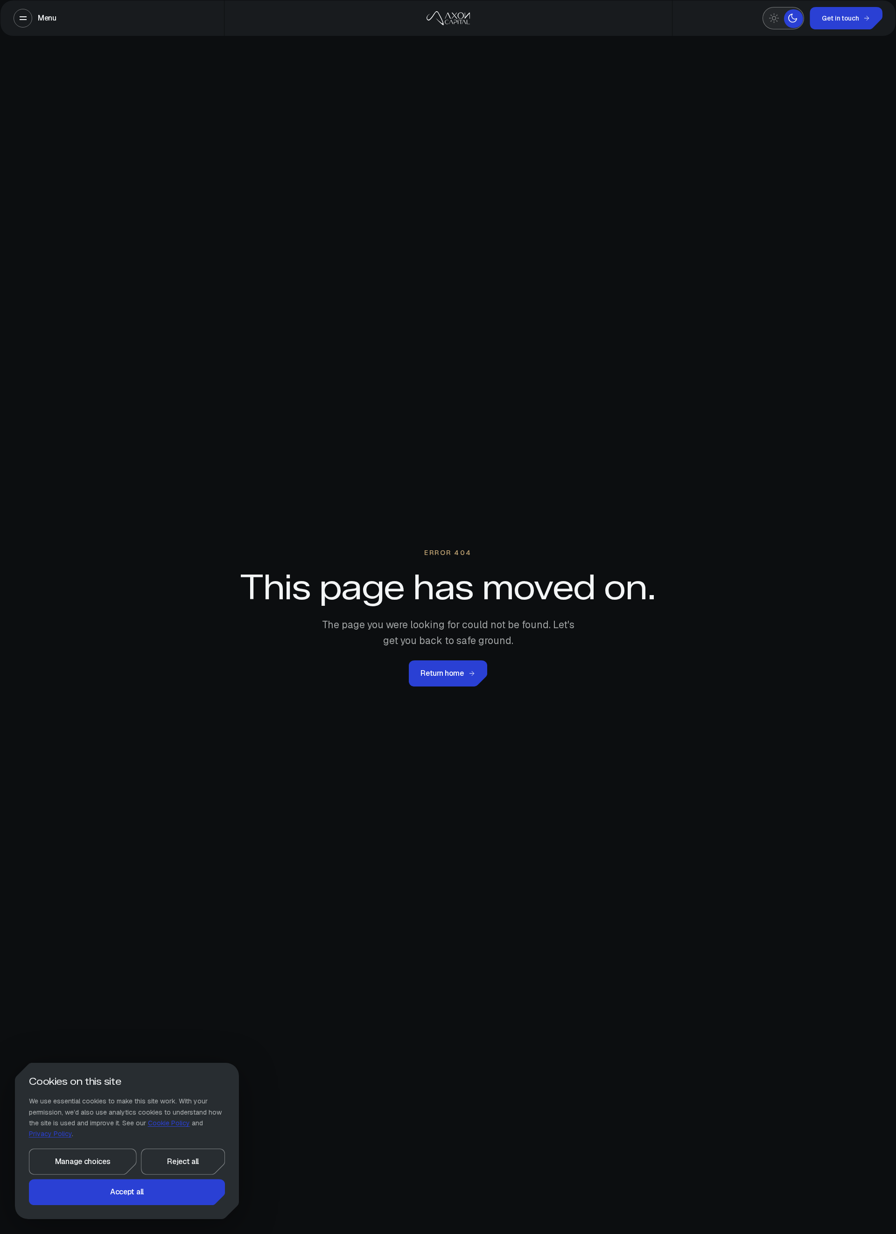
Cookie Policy (169, 1123)
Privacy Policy (50, 1134)
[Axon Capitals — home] (448, 18)
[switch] (783, 18)
